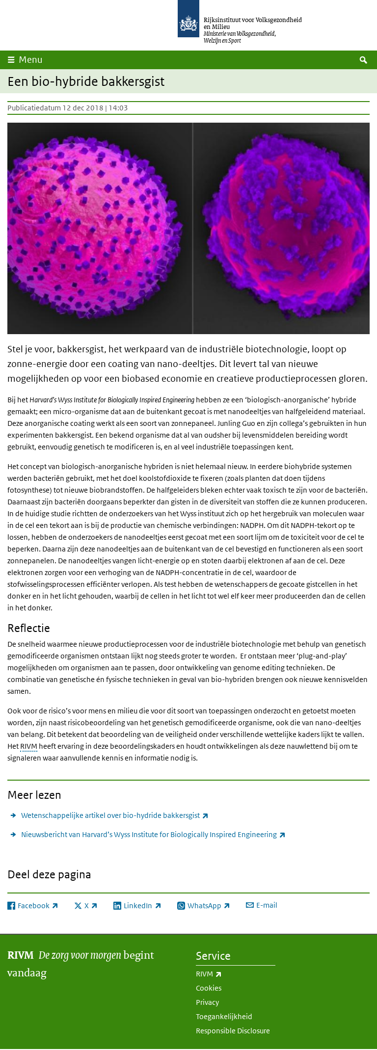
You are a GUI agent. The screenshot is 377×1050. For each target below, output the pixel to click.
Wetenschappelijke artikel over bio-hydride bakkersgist (115, 815)
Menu (31, 59)
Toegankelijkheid (224, 1016)
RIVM (28, 746)
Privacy (207, 1002)
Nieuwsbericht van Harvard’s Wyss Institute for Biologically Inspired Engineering (153, 834)
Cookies (208, 988)
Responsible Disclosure (233, 1030)
